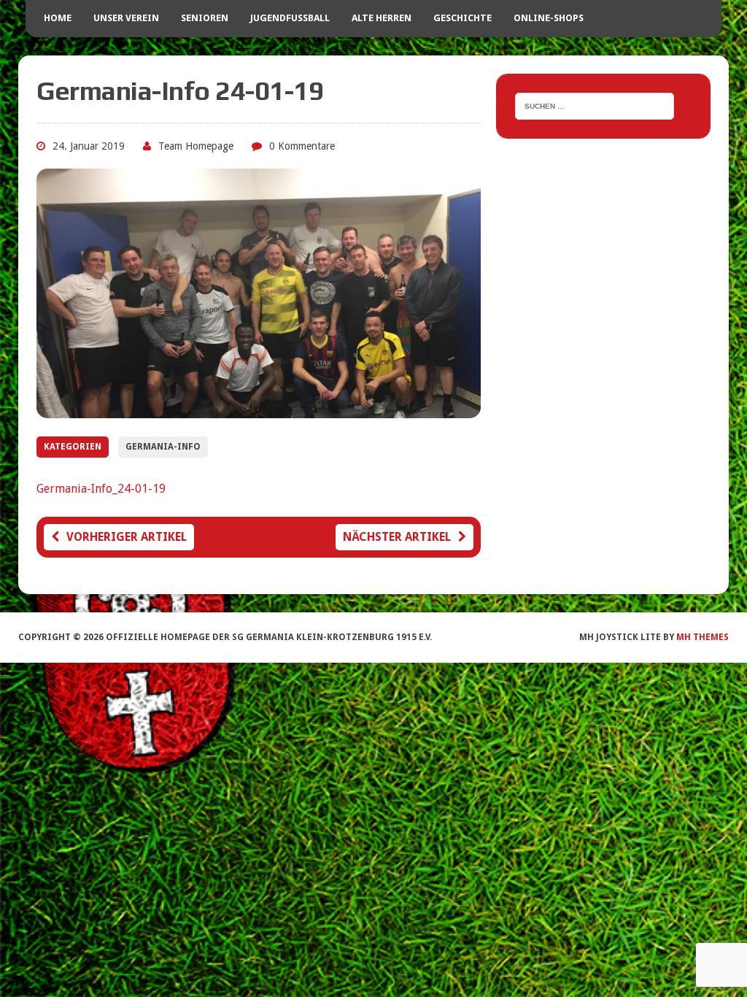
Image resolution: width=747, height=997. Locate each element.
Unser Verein (126, 17)
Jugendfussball (290, 17)
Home (57, 17)
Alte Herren (381, 17)
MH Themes (702, 637)
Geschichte (462, 17)
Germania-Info (163, 447)
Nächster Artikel (397, 537)
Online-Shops (549, 17)
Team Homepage (195, 146)
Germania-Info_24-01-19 (101, 489)
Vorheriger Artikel (126, 537)
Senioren (204, 17)
